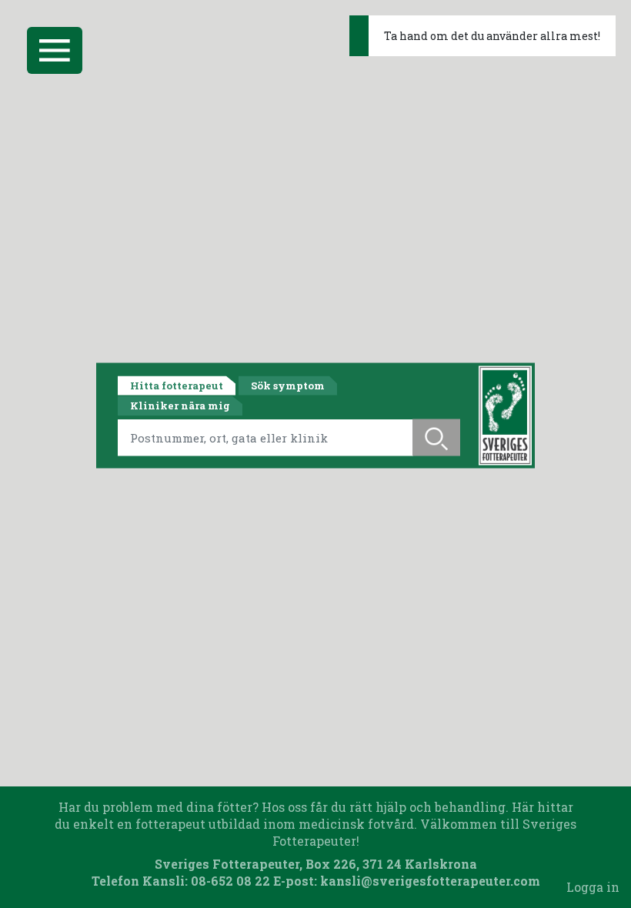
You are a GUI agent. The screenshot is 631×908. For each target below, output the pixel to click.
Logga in (592, 887)
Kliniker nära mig (180, 405)
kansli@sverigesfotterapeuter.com (430, 881)
